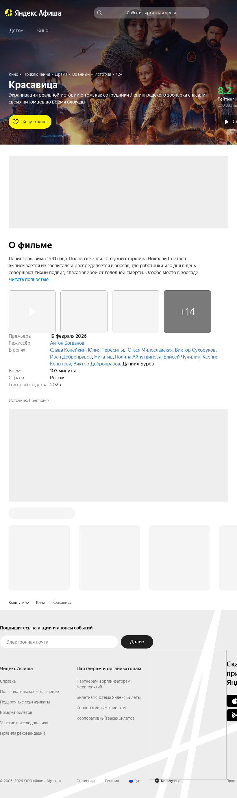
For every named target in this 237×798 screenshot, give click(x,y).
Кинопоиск (39, 400)
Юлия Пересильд (106, 350)
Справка (8, 593)
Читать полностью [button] (29, 279)
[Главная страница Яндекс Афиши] (8, 12)
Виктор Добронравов (96, 364)
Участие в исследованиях (24, 635)
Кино (40, 515)
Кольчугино (19, 515)
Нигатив (103, 357)
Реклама (112, 693)
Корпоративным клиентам (102, 620)
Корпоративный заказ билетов (106, 630)
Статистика (86, 693)
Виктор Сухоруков (195, 350)
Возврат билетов (16, 624)
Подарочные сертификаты (25, 614)
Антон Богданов (67, 343)
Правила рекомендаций (22, 645)
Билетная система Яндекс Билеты (109, 609)
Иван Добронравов (71, 357)
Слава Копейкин (68, 350)
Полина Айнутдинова (138, 357)
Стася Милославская (150, 350)
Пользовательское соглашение (29, 604)
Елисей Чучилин (182, 357)
